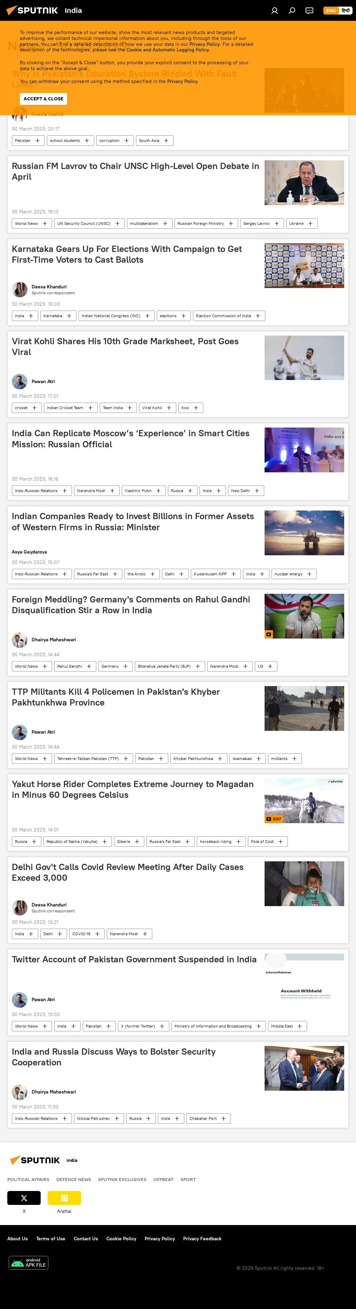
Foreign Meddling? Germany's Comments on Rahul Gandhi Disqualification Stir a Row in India (131, 605)
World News (26, 223)
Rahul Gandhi (69, 666)
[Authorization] (275, 10)
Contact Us (86, 1238)
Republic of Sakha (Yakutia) (72, 841)
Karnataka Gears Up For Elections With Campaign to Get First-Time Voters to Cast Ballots (127, 254)
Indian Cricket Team (65, 407)
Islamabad (242, 758)
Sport (188, 1179)
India (19, 315)
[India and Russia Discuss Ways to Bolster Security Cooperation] (304, 1068)
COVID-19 (81, 933)
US (260, 666)
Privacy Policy (204, 44)
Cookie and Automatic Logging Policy (168, 50)
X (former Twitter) (138, 1026)
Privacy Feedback (202, 1238)
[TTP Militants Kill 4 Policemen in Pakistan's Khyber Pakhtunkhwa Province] (304, 708)
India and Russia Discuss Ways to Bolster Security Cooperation (114, 1057)
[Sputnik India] (34, 16)
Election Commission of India (223, 315)
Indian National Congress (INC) (111, 315)
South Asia (149, 140)
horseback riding (216, 841)
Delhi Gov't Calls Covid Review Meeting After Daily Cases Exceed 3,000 (128, 872)
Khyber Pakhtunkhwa (193, 758)
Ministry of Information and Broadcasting (213, 1026)
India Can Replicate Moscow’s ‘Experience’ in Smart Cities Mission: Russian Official (131, 438)
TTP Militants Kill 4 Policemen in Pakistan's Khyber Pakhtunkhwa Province (116, 697)
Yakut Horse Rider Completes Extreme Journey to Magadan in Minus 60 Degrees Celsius (133, 789)
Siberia (123, 841)
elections (168, 315)
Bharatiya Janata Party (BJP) (164, 666)
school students (65, 140)
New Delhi (240, 490)
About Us (17, 1238)
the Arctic (137, 573)
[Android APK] (28, 1264)
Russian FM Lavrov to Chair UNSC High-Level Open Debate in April (135, 171)
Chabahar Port (203, 1118)
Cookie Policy (121, 1238)
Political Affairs (28, 1179)
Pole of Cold (262, 841)
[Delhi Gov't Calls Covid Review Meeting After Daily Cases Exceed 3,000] (304, 883)
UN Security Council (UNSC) (84, 223)
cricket (21, 407)
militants (279, 758)
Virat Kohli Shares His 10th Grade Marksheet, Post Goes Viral (125, 346)
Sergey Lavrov (256, 223)
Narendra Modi (91, 490)
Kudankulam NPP (210, 573)
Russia (177, 490)
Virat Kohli (152, 407)
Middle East (282, 1026)
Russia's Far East (92, 573)
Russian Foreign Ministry (201, 223)
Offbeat (163, 1179)
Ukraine (296, 223)
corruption (109, 140)
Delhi (170, 573)
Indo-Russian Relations (36, 490)
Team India (113, 407)
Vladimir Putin (138, 490)
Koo (185, 407)
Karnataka (52, 315)
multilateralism (144, 223)
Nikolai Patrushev (93, 1118)
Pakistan (23, 140)
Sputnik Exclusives (122, 1179)
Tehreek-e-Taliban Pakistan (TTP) (88, 758)
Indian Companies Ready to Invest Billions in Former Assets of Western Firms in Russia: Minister (133, 521)
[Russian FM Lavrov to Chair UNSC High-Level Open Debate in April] (304, 182)
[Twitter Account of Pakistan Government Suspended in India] (304, 976)
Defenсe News (73, 1179)
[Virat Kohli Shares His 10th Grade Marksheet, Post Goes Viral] (304, 358)
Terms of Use (50, 1238)
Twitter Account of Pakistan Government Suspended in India (134, 959)
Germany (110, 666)
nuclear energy (288, 573)
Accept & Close (43, 98)
